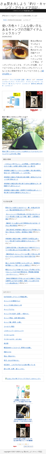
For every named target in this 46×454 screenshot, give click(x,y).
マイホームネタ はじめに (13, 339)
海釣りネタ (7, 352)
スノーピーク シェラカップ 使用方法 (24, 83)
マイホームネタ (9, 335)
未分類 (6, 343)
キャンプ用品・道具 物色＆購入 (14, 318)
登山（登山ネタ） (10, 356)
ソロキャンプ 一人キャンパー (14, 331)
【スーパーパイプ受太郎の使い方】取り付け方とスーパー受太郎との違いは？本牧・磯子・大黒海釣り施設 (22, 216)
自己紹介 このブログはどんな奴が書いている (19, 365)
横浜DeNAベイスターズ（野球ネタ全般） (18, 347)
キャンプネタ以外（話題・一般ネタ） (21, 79)
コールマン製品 (9, 326)
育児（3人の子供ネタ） (12, 360)
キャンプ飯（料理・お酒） (13, 322)
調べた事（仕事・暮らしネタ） (14, 369)
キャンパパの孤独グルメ (12, 301)
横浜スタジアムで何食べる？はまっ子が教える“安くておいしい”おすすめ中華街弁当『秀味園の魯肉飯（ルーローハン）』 (22, 272)
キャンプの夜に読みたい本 (13, 305)
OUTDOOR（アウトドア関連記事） (16, 297)
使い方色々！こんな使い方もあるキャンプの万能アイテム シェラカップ (22, 29)
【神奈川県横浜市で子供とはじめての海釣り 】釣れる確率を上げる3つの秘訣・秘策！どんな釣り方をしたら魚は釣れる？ (22, 281)
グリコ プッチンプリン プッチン (20, 81)
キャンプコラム (9, 309)
